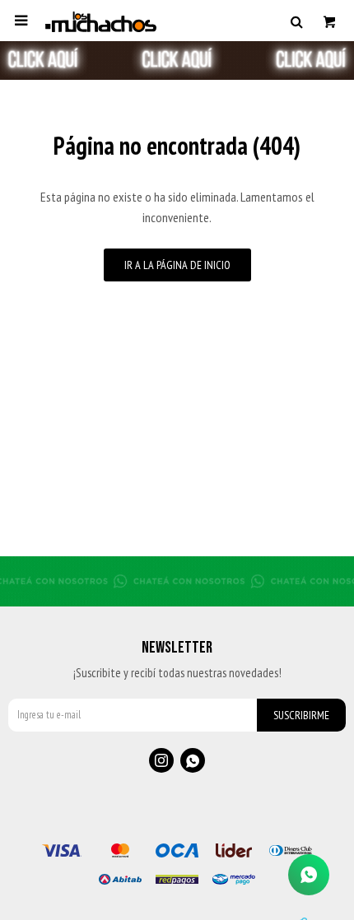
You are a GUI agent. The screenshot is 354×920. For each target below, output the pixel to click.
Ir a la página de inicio (177, 265)
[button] (296, 20)
